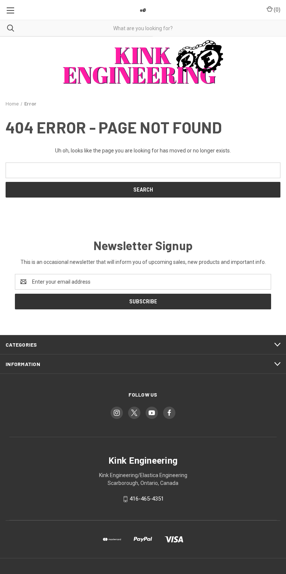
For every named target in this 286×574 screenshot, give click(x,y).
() (276, 10)
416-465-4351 (147, 498)
